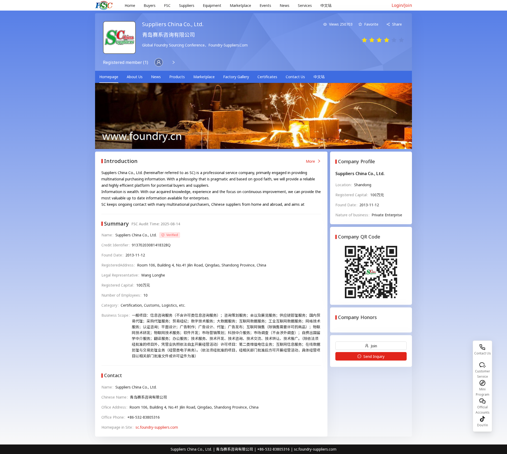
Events (265, 5)
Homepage (108, 76)
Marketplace (240, 5)
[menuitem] (129, 6)
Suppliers (186, 5)
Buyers (150, 5)
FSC (167, 5)
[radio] (364, 40)
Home (130, 5)
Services (305, 5)
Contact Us (295, 76)
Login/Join (402, 5)
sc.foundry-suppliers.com (156, 427)
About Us (135, 76)
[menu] (252, 5)
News (284, 5)
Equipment (212, 5)
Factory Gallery (236, 76)
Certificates (267, 76)
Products (177, 76)
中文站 (325, 5)
